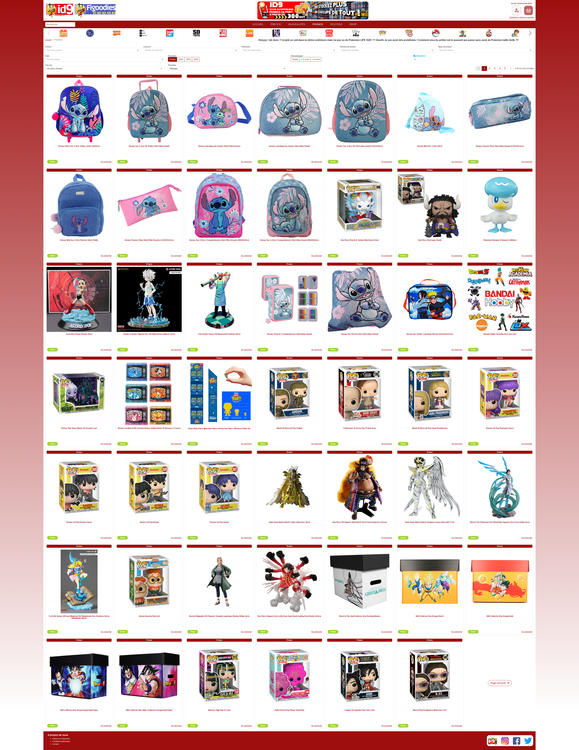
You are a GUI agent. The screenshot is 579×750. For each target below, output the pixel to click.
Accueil (258, 24)
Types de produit (445, 47)
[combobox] (93, 50)
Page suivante (498, 683)
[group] (63, 33)
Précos (276, 24)
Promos (317, 24)
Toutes (172, 59)
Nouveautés (296, 24)
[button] (530, 33)
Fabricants (246, 47)
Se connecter (106, 162)
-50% (195, 59)
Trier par (48, 65)
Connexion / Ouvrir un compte (521, 17)
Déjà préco (421, 56)
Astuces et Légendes (61, 739)
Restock (336, 24)
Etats (47, 56)
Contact (55, 744)
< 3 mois (316, 59)
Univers (48, 47)
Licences (147, 47)
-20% (180, 59)
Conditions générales (61, 741)
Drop (353, 24)
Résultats (172, 65)
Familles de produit (348, 47)
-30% (188, 59)
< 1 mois (305, 59)
